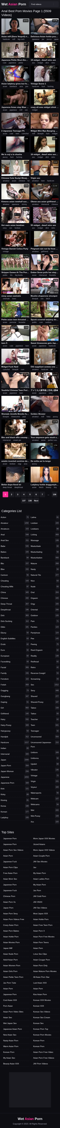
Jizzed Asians (39, 844)
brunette (52, 275)
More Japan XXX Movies (44, 838)
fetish (41, 487)
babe (15, 546)
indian (15, 748)
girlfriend (44, 251)
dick (47, 63)
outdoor (48, 322)
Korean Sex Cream (41, 1017)
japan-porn (15, 765)
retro (53, 63)
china (15, 592)
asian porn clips (10, 867)
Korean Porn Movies (42, 1035)
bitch (48, 299)
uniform (45, 752)
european (15, 656)
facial (15, 667)
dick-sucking (15, 621)
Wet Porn (13, 4)
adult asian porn (10, 960)
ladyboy (15, 817)
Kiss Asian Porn (40, 994)
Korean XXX (38, 1006)
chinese (22, 181)
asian (5, 86)
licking (45, 534)
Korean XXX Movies (42, 1000)
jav (43, 39)
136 (54, 494)
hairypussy (15, 731)
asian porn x (39, 931)
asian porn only (40, 965)
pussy (49, 39)
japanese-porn (15, 783)
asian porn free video (43, 1052)
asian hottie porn (11, 936)
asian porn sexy (10, 913)
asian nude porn (10, 954)
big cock (21, 39)
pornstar (13, 322)
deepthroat (18, 487)
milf (13, 39)
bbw (15, 569)
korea (15, 806)
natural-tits (45, 575)
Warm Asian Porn (10, 1046)
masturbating (45, 552)
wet (45, 810)
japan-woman (15, 771)
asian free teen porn (42, 925)
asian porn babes (11, 931)
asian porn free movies (43, 936)
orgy (19, 464)
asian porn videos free (13, 919)
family (15, 673)
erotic (15, 644)
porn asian (8, 1006)
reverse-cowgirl (45, 673)
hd (28, 181)
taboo (45, 708)
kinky (15, 794)
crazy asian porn (10, 925)
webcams (45, 804)
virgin (45, 781)
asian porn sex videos (13, 850)
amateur (6, 181)
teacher (45, 719)
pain (45, 621)
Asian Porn (8, 856)
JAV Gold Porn (39, 896)
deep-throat (15, 604)
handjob (15, 737)
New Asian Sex (9, 1035)
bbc (15, 563)
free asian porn (10, 873)
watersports (45, 793)
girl (15, 708)
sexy (5, 228)
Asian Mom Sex (10, 879)
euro (15, 650)
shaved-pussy (45, 702)
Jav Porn (37, 890)
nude (45, 586)
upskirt (45, 764)
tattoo (45, 713)
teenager (45, 731)
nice (45, 581)
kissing (15, 800)
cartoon (15, 575)
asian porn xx (9, 902)
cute (4, 63)
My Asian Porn (39, 873)
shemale (6, 299)
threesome (15, 417)
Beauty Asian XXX (11, 1064)
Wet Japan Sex (10, 1023)
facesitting (15, 661)
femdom (15, 679)
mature (45, 563)
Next (36, 501)
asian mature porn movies (45, 971)
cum (41, 322)
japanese (35, 39)
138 (30, 501)
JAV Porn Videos (40, 1064)
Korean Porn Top (40, 1029)
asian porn (8, 988)
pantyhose (45, 633)
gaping (15, 702)
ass (33, 63)
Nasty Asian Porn (10, 1040)
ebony (15, 633)
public (5, 275)
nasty (45, 569)
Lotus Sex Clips (40, 954)
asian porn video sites (13, 1012)
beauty (48, 487)
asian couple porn (41, 856)
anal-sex (15, 540)
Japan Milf (7, 948)
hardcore (6, 39)
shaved (45, 696)
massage (45, 540)
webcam (45, 798)
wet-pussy (45, 816)
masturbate (45, 546)
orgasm (45, 598)
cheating (15, 581)
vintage (6, 251)
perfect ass (52, 440)
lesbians (45, 529)
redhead (45, 661)
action (15, 517)
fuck (43, 86)
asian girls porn (10, 971)
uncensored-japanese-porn (45, 744)
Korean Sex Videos (41, 1012)
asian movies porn (11, 942)
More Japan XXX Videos (44, 850)
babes (15, 552)
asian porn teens (41, 942)
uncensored (45, 737)
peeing (45, 644)
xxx (45, 822)
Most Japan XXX (40, 913)
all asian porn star (41, 977)
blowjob (41, 134)
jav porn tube (9, 983)
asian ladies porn (41, 879)
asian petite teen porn (13, 977)
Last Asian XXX (40, 983)
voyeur (45, 787)
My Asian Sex (9, 1058)
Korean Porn (8, 1052)
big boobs (19, 275)
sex (26, 110)
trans (14, 299)
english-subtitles (15, 638)
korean (15, 812)
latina (45, 517)
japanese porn (10, 844)
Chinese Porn (9, 896)
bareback (13, 86)
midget (40, 63)
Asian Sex (7, 1017)
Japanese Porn (10, 838)
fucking (50, 86)
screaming (45, 679)
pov (26, 86)
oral (45, 592)
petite (21, 63)
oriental (45, 610)
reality (45, 656)
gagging (15, 690)
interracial (45, 204)
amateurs (15, 529)
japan (56, 39)
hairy (49, 417)
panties (45, 627)
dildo (15, 627)
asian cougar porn (41, 960)
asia (21, 86)
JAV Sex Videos (40, 908)
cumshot (25, 134)
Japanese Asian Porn (12, 1029)
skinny (24, 204)
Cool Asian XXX (10, 1000)
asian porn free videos (43, 1058)
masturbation (45, 558)
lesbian (17, 228)
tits (11, 275)
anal (24, 417)
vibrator (45, 770)
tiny (55, 487)
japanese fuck (10, 861)
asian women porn (11, 965)
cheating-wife (15, 586)
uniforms (45, 758)
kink (15, 788)
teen (17, 134)
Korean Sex (38, 1023)
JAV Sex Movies (40, 861)
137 (24, 501)
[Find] (56, 4)
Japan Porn (8, 908)
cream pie (17, 440)
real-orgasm (45, 650)
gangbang (15, 696)
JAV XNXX (37, 902)
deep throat (7, 487)
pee (45, 638)
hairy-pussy (15, 725)
